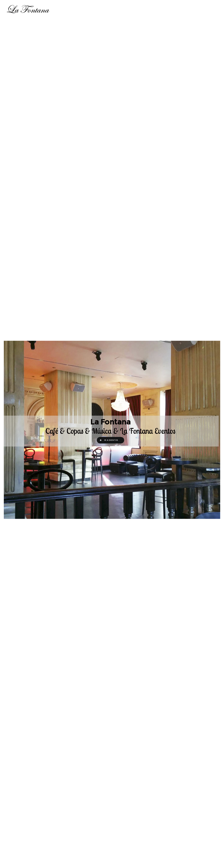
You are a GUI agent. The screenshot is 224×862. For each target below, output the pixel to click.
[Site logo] (28, 9)
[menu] (214, 9)
